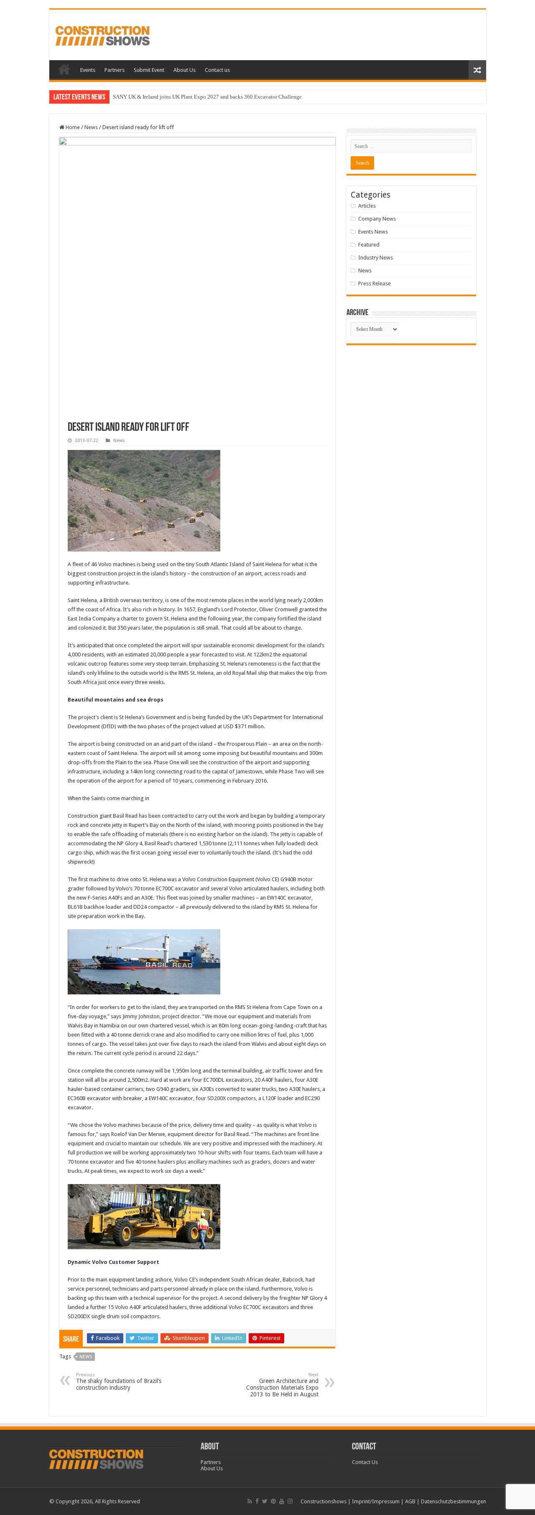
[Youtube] (281, 1501)
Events (87, 70)
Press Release (374, 283)
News (91, 127)
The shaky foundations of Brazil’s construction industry (118, 1381)
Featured (369, 244)
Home (64, 69)
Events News (373, 232)
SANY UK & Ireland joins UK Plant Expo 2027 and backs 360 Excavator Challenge (207, 97)
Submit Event (149, 70)
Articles (367, 206)
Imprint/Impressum (376, 1501)
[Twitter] (264, 1501)
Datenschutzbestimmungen (453, 1501)
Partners (114, 70)
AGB (410, 1501)
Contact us (217, 70)
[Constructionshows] (103, 34)
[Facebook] (257, 1501)
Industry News (375, 257)
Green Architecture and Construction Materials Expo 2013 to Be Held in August (282, 1385)
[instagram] (290, 1501)
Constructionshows (323, 1501)
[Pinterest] (273, 1501)
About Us (184, 70)
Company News (377, 219)
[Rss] (250, 1501)
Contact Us (365, 1462)
